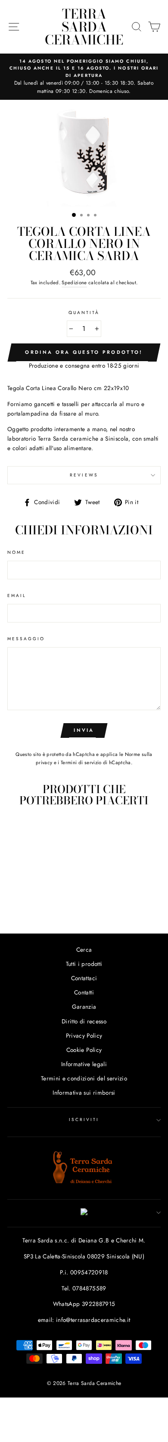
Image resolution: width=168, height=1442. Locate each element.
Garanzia (84, 1006)
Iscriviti (84, 1119)
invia (84, 730)
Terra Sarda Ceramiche (84, 27)
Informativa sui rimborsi (84, 1092)
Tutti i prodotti (84, 963)
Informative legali (84, 1064)
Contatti (84, 992)
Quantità (84, 312)
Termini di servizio (81, 762)
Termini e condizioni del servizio (84, 1078)
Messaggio (26, 638)
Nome (16, 552)
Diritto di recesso (84, 1021)
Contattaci (84, 978)
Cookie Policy (84, 1049)
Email (16, 595)
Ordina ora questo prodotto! (84, 352)
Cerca (84, 949)
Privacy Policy (84, 1035)
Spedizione (74, 282)
